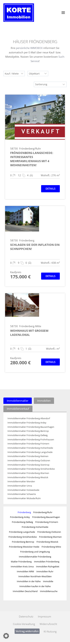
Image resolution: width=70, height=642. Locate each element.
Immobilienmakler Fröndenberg (35, 556)
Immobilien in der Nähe (29, 581)
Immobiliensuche (48, 591)
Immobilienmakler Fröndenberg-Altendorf (28, 418)
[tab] (17, 401)
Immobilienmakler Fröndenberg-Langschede (29, 452)
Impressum (44, 616)
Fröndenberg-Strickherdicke (22, 536)
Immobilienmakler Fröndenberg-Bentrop (28, 431)
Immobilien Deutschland (25, 591)
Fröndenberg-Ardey (20, 517)
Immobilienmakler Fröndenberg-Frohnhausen (30, 439)
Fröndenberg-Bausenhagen (46, 517)
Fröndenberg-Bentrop (23, 541)
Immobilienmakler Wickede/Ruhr (24, 498)
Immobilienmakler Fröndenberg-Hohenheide (30, 448)
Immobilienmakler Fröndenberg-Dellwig (27, 435)
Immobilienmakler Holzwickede (23, 490)
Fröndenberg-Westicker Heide (24, 546)
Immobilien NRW (25, 571)
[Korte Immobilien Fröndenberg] (18, 12)
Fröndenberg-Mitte (51, 546)
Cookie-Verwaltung (24, 624)
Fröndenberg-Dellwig (22, 522)
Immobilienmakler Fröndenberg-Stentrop (28, 465)
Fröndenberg (24, 512)
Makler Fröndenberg (21, 561)
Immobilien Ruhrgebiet (47, 566)
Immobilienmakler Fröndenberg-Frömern (28, 443)
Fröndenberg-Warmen (50, 536)
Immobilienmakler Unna (19, 485)
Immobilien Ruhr (44, 571)
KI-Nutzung (50, 631)
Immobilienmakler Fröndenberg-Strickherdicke (31, 469)
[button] (6, 636)
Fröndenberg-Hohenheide (35, 526)
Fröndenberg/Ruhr (42, 512)
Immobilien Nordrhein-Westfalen (35, 576)
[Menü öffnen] (63, 13)
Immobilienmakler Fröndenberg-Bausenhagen (30, 427)
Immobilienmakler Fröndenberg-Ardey (26, 422)
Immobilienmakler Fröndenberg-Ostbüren (28, 460)
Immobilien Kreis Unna (22, 566)
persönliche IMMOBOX (29, 48)
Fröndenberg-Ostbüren (49, 531)
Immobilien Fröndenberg (46, 561)
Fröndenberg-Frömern (46, 522)
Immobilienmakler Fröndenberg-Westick (27, 477)
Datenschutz (26, 616)
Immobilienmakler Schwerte (21, 494)
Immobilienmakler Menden (21, 481)
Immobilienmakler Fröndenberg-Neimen (27, 456)
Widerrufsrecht (48, 624)
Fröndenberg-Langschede (22, 531)
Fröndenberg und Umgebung (35, 551)
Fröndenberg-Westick (47, 541)
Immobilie (48, 581)
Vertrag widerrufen (27, 631)
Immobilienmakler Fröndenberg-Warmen (28, 473)
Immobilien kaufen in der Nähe (35, 586)
